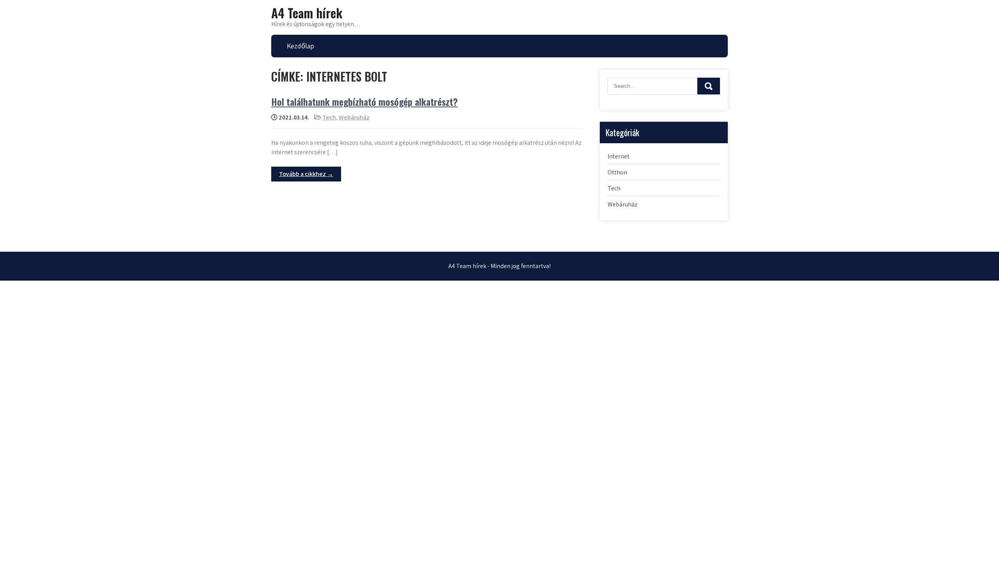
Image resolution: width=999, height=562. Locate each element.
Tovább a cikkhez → (306, 174)
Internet (618, 156)
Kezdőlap (300, 45)
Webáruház (354, 117)
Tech (329, 117)
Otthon (617, 172)
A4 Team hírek (306, 13)
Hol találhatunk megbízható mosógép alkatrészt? (364, 101)
